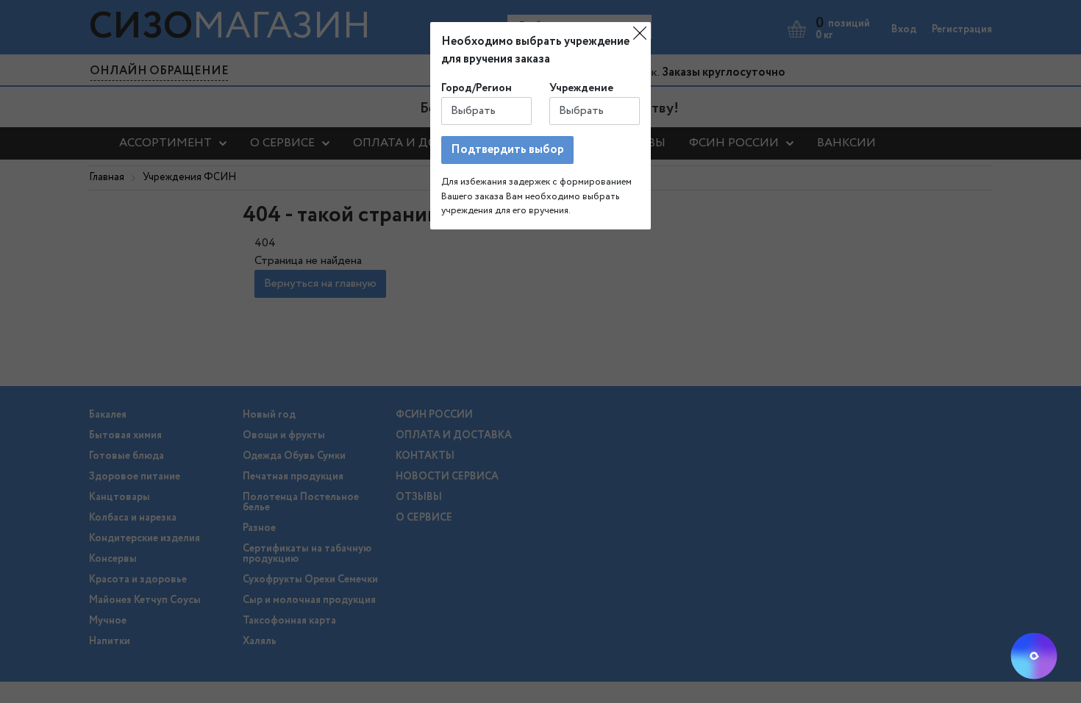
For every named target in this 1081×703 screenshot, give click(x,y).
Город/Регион (476, 88)
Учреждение (581, 88)
